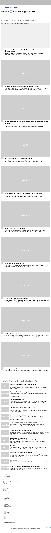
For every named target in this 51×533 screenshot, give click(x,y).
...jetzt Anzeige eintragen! (9, 522)
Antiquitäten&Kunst (7, 498)
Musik (5, 511)
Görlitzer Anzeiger (14, 528)
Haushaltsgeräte (6, 505)
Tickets (5, 518)
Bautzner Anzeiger (26, 528)
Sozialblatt (38, 528)
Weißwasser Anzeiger (33, 528)
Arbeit (5, 499)
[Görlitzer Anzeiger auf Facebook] (49, 527)
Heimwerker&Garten (7, 506)
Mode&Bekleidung (7, 512)
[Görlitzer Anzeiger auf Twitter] (50, 527)
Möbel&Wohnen (6, 510)
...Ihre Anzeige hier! (7, 476)
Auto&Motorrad (6, 500)
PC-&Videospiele (7, 513)
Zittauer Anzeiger (20, 528)
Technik (5, 517)
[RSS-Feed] (47, 527)
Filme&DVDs (6, 504)
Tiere (5, 519)
